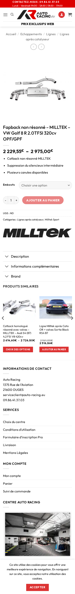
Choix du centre (14, 422)
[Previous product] (41, 47)
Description (20, 256)
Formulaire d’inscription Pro (23, 437)
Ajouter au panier (43, 200)
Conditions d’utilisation (19, 430)
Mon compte (12, 476)
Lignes (51, 34)
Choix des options (18, 349)
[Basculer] (7, 256)
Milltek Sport (52, 219)
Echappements (31, 34)
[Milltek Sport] (37, 232)
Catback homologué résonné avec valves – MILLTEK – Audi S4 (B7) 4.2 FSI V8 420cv (17, 331)
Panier (8, 483)
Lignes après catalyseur (30, 219)
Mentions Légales (15, 453)
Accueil (11, 34)
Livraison (9, 445)
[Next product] (33, 47)
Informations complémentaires (35, 266)
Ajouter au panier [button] (54, 349)
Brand (15, 276)
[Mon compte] (61, 14)
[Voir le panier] (70, 14)
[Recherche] (12, 14)
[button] (5, 14)
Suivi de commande (17, 491)
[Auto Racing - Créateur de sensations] (36, 14)
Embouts (9, 184)
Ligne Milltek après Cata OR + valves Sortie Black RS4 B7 (54, 329)
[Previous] (3, 326)
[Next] (71, 326)
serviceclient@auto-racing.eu (24, 395)
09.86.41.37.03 (13, 400)
